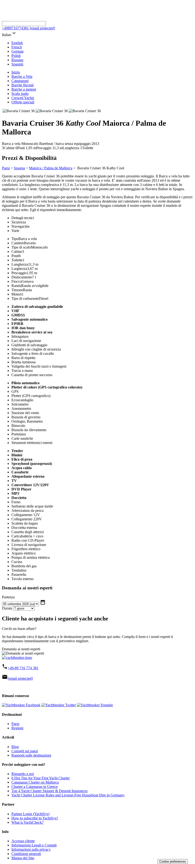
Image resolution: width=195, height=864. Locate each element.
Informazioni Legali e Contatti (34, 845)
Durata (7, 608)
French (16, 47)
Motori (16, 294)
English (17, 43)
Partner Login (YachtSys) (30, 814)
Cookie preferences (172, 861)
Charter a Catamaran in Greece (34, 787)
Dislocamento (21, 277)
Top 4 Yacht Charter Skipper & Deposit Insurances (49, 791)
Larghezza (19, 269)
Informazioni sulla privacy (31, 849)
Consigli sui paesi (24, 751)
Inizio (15, 72)
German (17, 51)
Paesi (6, 168)
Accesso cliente (23, 841)
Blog (15, 747)
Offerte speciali (22, 102)
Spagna (19, 168)
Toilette (17, 260)
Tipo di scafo (21, 247)
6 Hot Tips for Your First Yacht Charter (40, 778)
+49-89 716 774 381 (23, 668)
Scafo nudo (20, 94)
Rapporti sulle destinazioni (31, 755)
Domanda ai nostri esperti (21, 649)
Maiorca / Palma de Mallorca (50, 168)
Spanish (17, 64)
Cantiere (17, 243)
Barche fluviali (22, 85)
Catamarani (20, 81)
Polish (16, 56)
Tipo (14, 239)
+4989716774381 (15, 28)
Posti (15, 256)
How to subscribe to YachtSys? (34, 818)
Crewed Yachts (22, 98)
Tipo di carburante (25, 298)
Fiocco (16, 281)
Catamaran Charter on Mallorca (35, 782)
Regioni (17, 728)
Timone (17, 290)
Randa (16, 286)
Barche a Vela (21, 76)
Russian (17, 60)
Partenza (8, 597)
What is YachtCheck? (27, 822)
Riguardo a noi (22, 774)
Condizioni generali (26, 854)
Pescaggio (19, 273)
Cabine (16, 251)
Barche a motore (23, 89)
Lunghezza (19, 264)
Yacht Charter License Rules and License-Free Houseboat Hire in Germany (68, 795)
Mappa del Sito (22, 858)
